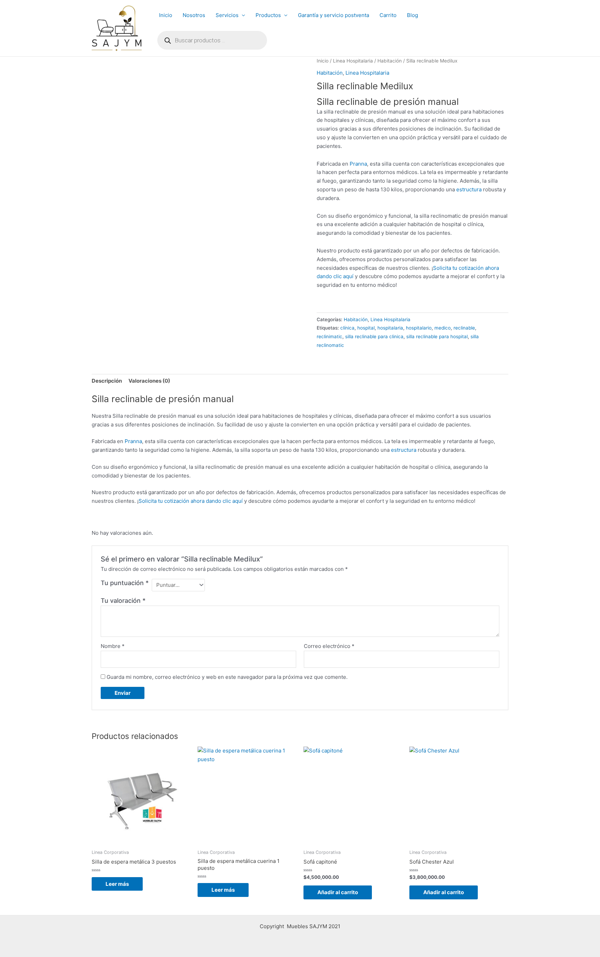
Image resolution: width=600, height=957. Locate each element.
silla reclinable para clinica (374, 336)
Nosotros (194, 15)
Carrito (388, 15)
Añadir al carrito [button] (337, 892)
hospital (366, 328)
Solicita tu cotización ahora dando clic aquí (191, 501)
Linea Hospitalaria (353, 61)
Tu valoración (123, 600)
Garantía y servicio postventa (333, 15)
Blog (412, 15)
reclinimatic (329, 336)
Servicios (227, 15)
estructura (469, 189)
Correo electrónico (329, 646)
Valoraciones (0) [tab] (149, 380)
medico (442, 328)
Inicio (165, 15)
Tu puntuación (125, 582)
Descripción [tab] (107, 380)
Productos (268, 15)
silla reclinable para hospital (437, 336)
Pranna (358, 163)
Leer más (117, 884)
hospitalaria (390, 328)
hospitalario (419, 328)
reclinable (464, 328)
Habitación (389, 61)
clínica (347, 328)
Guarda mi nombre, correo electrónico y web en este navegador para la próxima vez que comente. (227, 677)
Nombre (113, 646)
